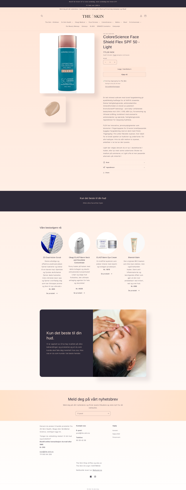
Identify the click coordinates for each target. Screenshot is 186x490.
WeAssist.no (97, 470)
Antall (105, 58)
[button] (42, 16)
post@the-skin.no (47, 452)
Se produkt (50, 293)
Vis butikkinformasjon (112, 86)
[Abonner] (108, 413)
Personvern (116, 437)
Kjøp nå (124, 74)
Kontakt (115, 430)
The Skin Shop (95, 489)
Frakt (114, 55)
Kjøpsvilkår (116, 434)
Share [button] (107, 172)
